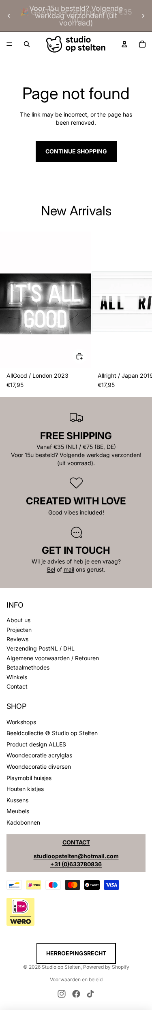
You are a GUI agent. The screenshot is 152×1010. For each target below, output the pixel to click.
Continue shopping (76, 151)
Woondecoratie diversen (38, 766)
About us (18, 620)
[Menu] (9, 44)
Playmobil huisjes (28, 777)
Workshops (21, 722)
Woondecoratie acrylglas (39, 755)
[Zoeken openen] (27, 44)
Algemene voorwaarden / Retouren (52, 658)
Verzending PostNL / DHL (40, 648)
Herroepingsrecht (76, 953)
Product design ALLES (36, 744)
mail (69, 569)
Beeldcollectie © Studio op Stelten (52, 732)
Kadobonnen (23, 822)
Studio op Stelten (61, 967)
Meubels (17, 811)
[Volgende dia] (143, 16)
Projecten (19, 629)
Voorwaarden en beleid (76, 979)
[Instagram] (61, 994)
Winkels (16, 677)
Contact (17, 686)
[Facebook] (76, 994)
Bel (51, 569)
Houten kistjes (25, 788)
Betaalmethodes (27, 667)
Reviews (17, 639)
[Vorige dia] (9, 16)
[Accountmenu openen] (124, 44)
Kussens (17, 800)
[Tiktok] (90, 994)
